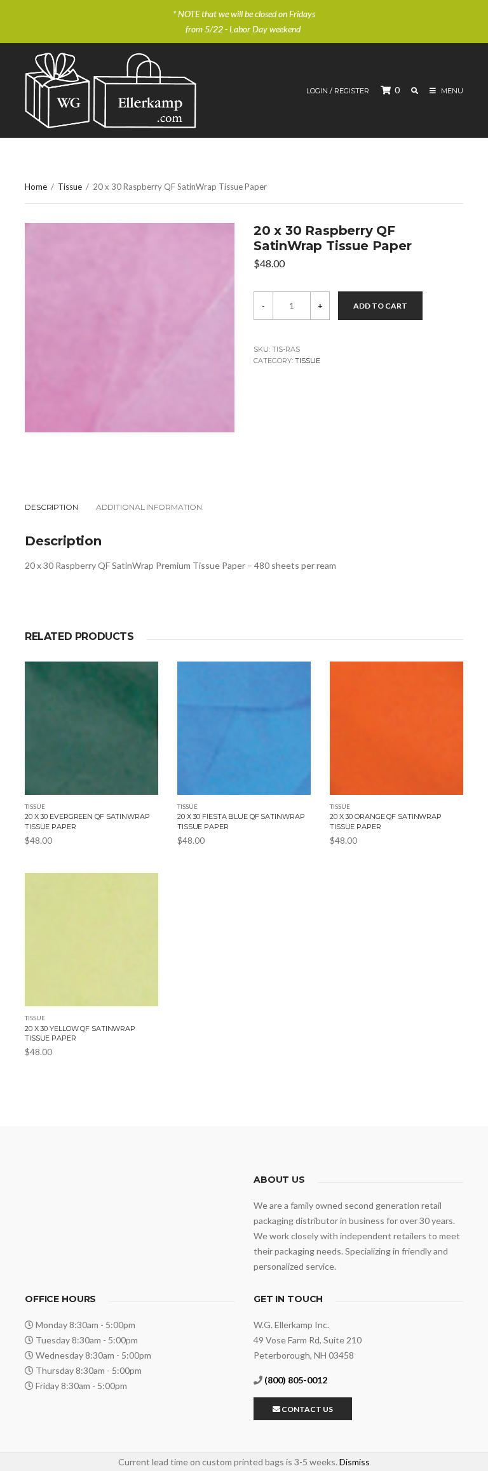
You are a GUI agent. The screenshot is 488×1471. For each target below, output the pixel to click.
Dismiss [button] (354, 1461)
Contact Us (306, 1409)
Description (51, 507)
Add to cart (380, 305)
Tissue (70, 187)
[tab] (59, 507)
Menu (451, 90)
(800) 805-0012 (295, 1379)
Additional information (149, 507)
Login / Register (337, 90)
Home (36, 187)
